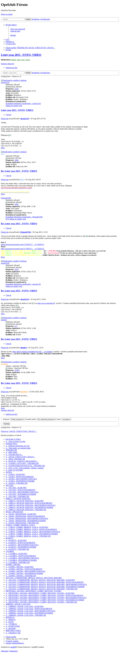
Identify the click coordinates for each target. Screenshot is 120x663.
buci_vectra (25, 60)
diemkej (4, 320)
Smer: (59, 419)
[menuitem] (17, 29)
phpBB (13, 647)
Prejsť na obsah (6, 14)
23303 (17, 370)
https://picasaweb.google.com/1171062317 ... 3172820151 (22, 244)
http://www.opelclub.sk (46, 303)
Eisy (2, 154)
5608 (16, 160)
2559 (16, 89)
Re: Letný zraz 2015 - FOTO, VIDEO (19, 171)
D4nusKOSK (6, 198)
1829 (16, 204)
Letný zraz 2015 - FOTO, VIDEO (21, 54)
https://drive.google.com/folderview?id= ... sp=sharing (32, 352)
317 (16, 326)
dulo (18, 60)
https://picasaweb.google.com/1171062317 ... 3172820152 (22, 249)
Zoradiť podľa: (31, 419)
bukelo (13, 60)
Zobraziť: (6, 419)
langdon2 (4, 364)
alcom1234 (5, 83)
